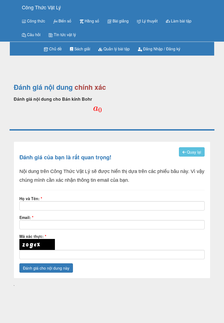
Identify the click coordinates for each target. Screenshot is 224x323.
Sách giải (81, 48)
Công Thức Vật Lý (41, 7)
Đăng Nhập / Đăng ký (161, 48)
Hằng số (91, 21)
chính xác (90, 87)
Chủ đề (55, 48)
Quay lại (193, 152)
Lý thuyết (149, 21)
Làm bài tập (180, 21)
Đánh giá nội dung (43, 87)
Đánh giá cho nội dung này (46, 268)
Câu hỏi (33, 34)
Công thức (35, 21)
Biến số (64, 21)
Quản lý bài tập (116, 48)
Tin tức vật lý (64, 34)
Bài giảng (120, 21)
